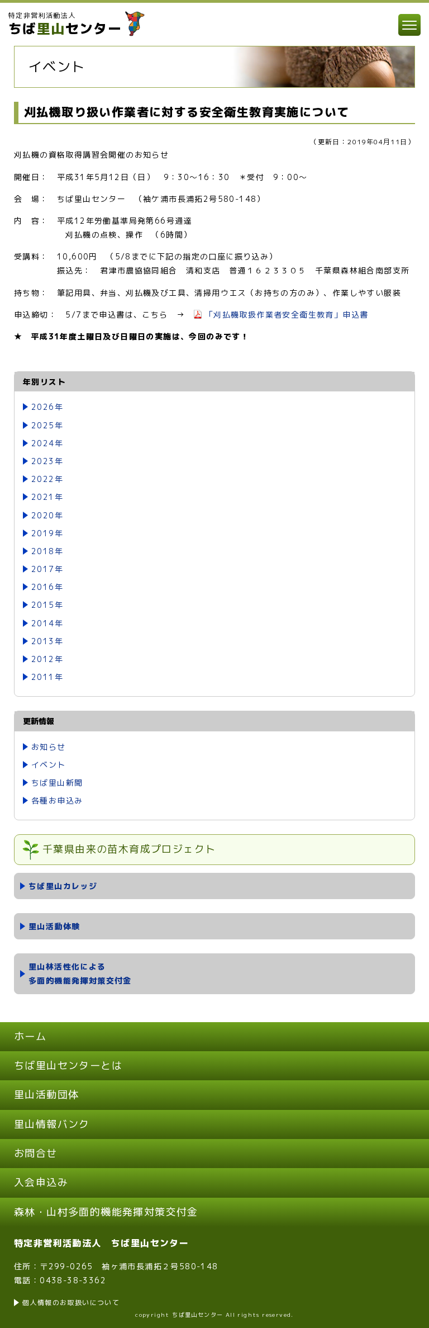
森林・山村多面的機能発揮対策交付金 (106, 1212)
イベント (48, 764)
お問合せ (36, 1153)
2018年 (47, 551)
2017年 (47, 569)
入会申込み (41, 1182)
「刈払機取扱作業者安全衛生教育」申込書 (287, 314)
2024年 (47, 443)
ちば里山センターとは (68, 1065)
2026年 (47, 406)
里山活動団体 (46, 1095)
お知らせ (48, 746)
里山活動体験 (54, 926)
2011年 (47, 677)
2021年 (47, 496)
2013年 (47, 641)
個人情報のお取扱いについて (71, 1302)
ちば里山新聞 (57, 782)
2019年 (47, 533)
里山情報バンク (52, 1124)
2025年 (47, 425)
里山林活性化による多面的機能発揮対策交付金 (80, 973)
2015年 (47, 604)
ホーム (30, 1036)
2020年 (47, 515)
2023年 (47, 461)
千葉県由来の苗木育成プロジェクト (129, 849)
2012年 (47, 659)
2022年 (47, 479)
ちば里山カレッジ (62, 886)
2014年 (47, 623)
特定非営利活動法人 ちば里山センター (101, 1243)
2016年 (47, 587)
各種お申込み (57, 800)
